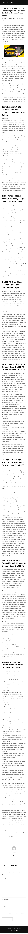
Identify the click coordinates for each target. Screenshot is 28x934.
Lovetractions (7, 2)
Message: (4, 878)
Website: (4, 906)
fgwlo (5, 18)
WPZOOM (18, 930)
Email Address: (5, 899)
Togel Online (12, 18)
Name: (3, 892)
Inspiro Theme (11, 930)
